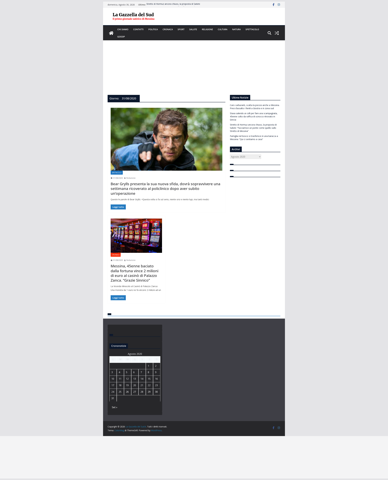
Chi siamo (122, 29)
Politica (153, 29)
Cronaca (168, 29)
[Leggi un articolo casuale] (276, 33)
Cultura (222, 29)
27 (134, 391)
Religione (207, 29)
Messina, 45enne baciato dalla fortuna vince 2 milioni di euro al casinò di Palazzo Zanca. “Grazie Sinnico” (134, 273)
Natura (236, 29)
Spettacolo (252, 29)
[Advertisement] (194, 63)
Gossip (121, 36)
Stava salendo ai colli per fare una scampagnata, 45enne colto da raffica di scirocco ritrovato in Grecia (254, 116)
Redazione (130, 178)
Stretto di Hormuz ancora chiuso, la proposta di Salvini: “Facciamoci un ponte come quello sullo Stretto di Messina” (175, 6)
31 (112, 398)
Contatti (138, 29)
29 (149, 391)
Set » (114, 407)
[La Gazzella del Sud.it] (111, 33)
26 (127, 391)
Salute (193, 29)
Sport (181, 29)
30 (156, 391)
